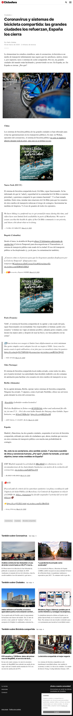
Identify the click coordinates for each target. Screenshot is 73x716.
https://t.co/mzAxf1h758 (14, 352)
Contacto (4, 692)
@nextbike (9, 402)
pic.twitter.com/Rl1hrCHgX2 (52, 352)
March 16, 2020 (20, 358)
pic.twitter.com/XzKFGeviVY (26, 469)
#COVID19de (36, 408)
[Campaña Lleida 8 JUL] (36, 163)
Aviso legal (5, 709)
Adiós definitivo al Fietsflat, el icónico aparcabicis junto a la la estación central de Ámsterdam (18, 612)
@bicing (7, 497)
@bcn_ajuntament (23, 494)
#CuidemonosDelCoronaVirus (25, 263)
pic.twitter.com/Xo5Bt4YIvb (38, 503)
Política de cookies (15, 709)
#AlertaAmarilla (43, 263)
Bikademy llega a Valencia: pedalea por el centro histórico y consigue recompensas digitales (54, 612)
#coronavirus (34, 352)
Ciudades (7, 15)
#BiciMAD (40, 463)
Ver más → (32, 536)
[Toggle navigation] (70, 2)
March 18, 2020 (34, 272)
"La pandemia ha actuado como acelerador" (50, 564)
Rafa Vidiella (11, 42)
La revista (5, 686)
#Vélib (26, 352)
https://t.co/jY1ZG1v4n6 (16, 503)
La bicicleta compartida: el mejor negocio (54, 656)
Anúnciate (5, 689)
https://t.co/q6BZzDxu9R (41, 414)
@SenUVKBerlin (22, 414)
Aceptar (56, 712)
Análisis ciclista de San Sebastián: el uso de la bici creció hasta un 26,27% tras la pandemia (17, 565)
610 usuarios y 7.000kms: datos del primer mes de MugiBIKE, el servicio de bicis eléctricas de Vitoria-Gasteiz (18, 658)
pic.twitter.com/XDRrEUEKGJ (16, 266)
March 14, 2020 (27, 228)
